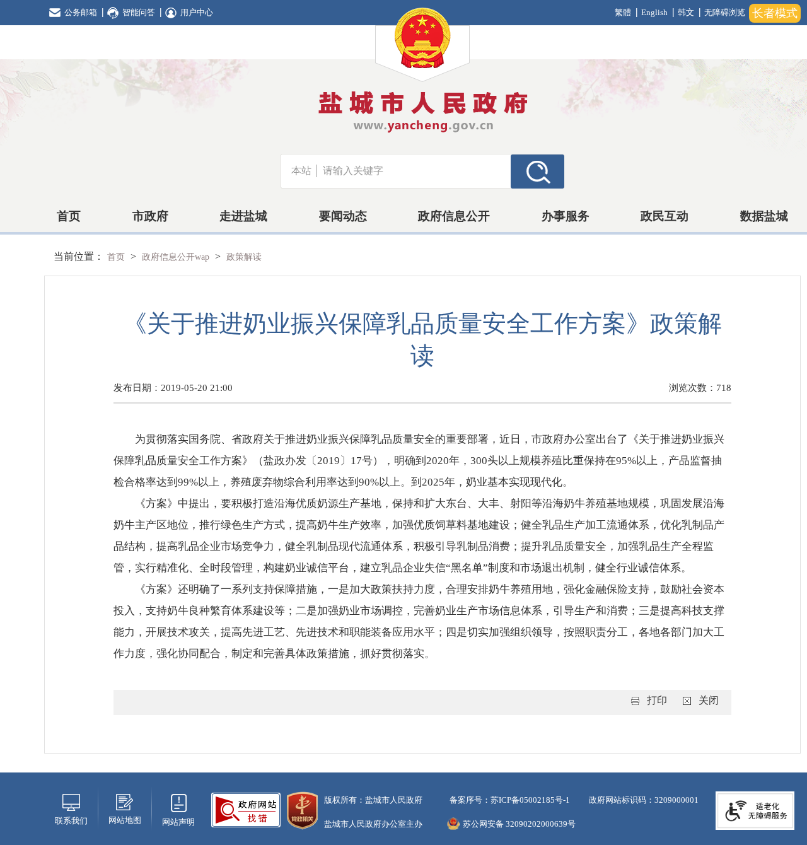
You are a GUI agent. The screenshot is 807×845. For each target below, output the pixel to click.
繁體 (623, 12)
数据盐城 (764, 216)
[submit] (537, 171)
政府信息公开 (454, 216)
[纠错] (246, 808)
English (654, 12)
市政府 (150, 216)
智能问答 (138, 12)
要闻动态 (343, 216)
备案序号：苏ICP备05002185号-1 (509, 800)
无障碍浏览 (724, 12)
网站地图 (124, 820)
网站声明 (178, 822)
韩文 (686, 12)
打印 (657, 700)
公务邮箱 (80, 12)
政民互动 (664, 216)
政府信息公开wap (177, 257)
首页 (69, 216)
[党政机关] (302, 809)
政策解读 (244, 257)
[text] (413, 171)
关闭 (709, 700)
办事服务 (565, 216)
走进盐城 (243, 216)
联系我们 (71, 820)
